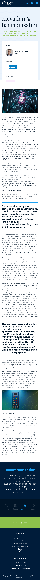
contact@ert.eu (22, 546)
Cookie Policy (20, 566)
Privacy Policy (20, 563)
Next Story (17, 522)
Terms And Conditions (20, 568)
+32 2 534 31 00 (21, 543)
